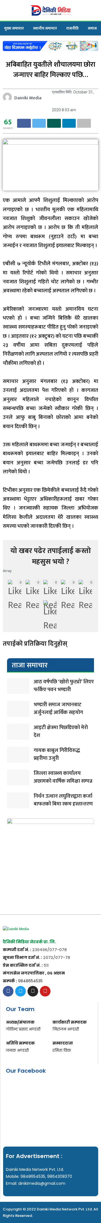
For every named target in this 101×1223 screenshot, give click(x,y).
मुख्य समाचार (14, 28)
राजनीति (72, 28)
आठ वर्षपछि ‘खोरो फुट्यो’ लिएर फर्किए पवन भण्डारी (64, 685)
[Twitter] (20, 991)
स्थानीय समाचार (45, 28)
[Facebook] (8, 991)
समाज (92, 28)
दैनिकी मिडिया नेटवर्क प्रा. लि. (29, 942)
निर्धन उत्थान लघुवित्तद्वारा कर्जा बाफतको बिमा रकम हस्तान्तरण (63, 800)
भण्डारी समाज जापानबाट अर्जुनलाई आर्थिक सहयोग (58, 708)
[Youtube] (45, 991)
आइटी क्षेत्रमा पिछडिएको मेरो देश (61, 731)
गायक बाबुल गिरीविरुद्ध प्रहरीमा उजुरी (57, 754)
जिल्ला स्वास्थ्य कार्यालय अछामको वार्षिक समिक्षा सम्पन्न (63, 777)
